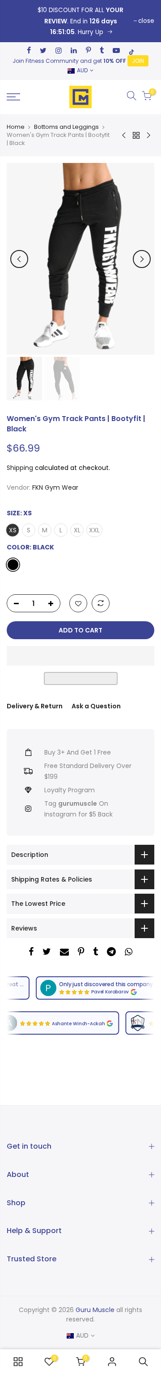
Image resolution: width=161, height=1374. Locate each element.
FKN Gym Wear (55, 487)
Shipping (20, 467)
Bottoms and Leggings (66, 127)
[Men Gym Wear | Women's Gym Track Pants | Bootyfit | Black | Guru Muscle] (80, 21)
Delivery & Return (35, 706)
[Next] (142, 259)
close (146, 21)
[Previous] (19, 259)
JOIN (138, 61)
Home (16, 127)
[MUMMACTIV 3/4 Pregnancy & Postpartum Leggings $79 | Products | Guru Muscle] (18, 1362)
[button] (80, 656)
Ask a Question (96, 706)
